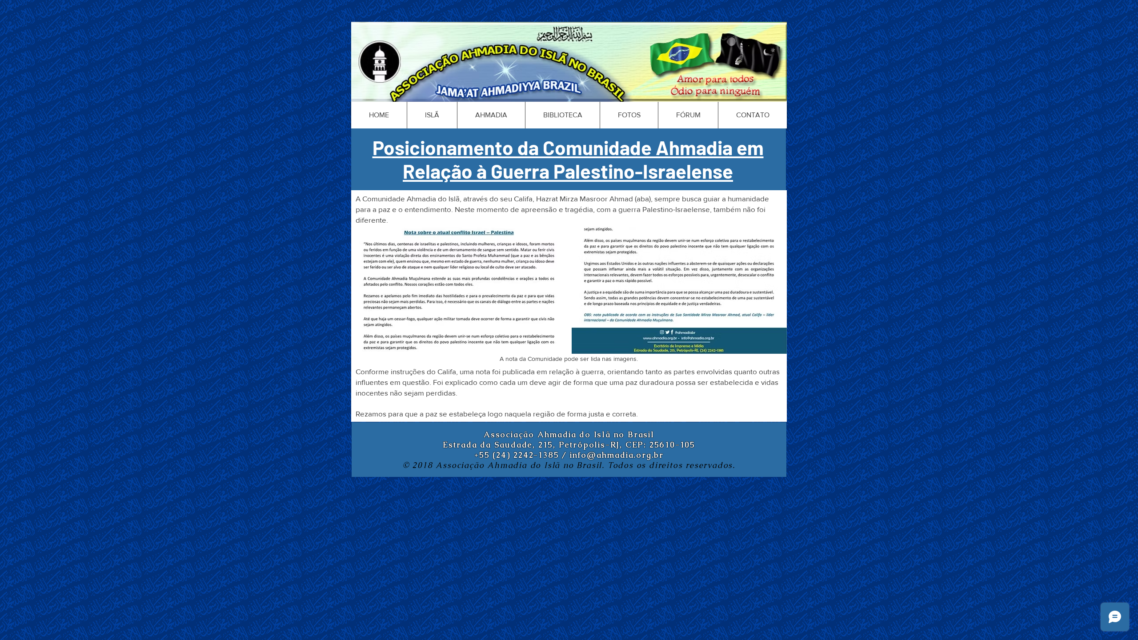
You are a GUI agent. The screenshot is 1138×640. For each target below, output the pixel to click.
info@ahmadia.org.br (617, 455)
